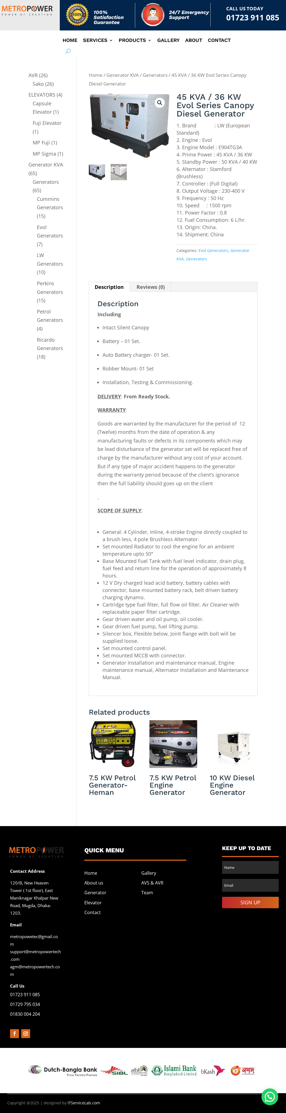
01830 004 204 (25, 1014)
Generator (95, 893)
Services (95, 40)
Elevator (93, 903)
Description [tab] (109, 287)
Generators (155, 75)
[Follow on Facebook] (14, 1033)
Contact (219, 40)
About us (93, 883)
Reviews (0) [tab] (151, 287)
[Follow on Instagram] (25, 1033)
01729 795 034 (25, 1004)
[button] (160, 103)
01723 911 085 (252, 17)
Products (132, 40)
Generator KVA (122, 75)
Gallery (168, 40)
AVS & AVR (152, 883)
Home (70, 40)
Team (147, 893)
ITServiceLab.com (83, 1102)
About (193, 40)
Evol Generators (213, 250)
